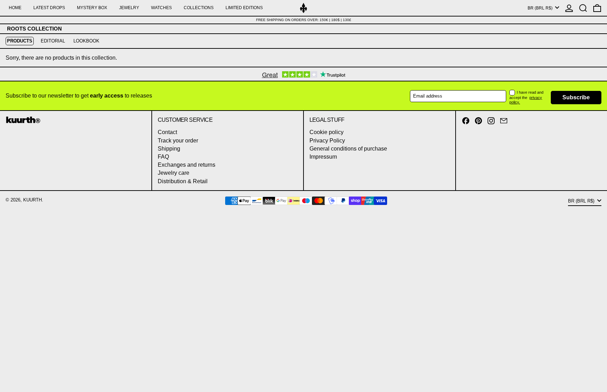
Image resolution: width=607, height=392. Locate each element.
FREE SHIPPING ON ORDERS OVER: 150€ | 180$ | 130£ (303, 20)
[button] (583, 8)
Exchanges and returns (186, 165)
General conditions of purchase (348, 149)
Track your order (178, 141)
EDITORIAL (53, 41)
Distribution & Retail (183, 181)
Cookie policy (326, 132)
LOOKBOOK (86, 41)
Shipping (169, 149)
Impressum (323, 157)
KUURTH (32, 199)
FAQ (163, 157)
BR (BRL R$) (541, 8)
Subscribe (576, 97)
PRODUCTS (19, 41)
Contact (167, 132)
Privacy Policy (327, 141)
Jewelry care (173, 173)
